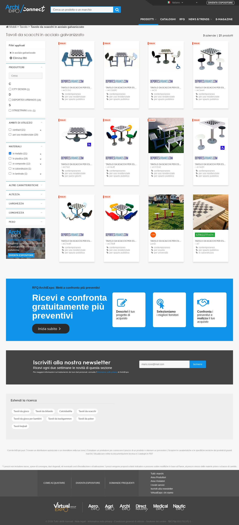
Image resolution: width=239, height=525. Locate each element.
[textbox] (82, 9)
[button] (25, 67)
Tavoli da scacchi (87, 411)
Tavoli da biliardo (44, 411)
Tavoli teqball (20, 426)
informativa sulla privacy (107, 372)
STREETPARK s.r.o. (23, 110)
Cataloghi (168, 19)
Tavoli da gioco (21, 411)
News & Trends (199, 19)
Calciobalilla (65, 411)
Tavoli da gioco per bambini (28, 418)
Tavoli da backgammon (60, 418)
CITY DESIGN (21, 89)
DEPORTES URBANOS (26, 100)
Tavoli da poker (86, 418)
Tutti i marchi (157, 473)
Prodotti (147, 19)
